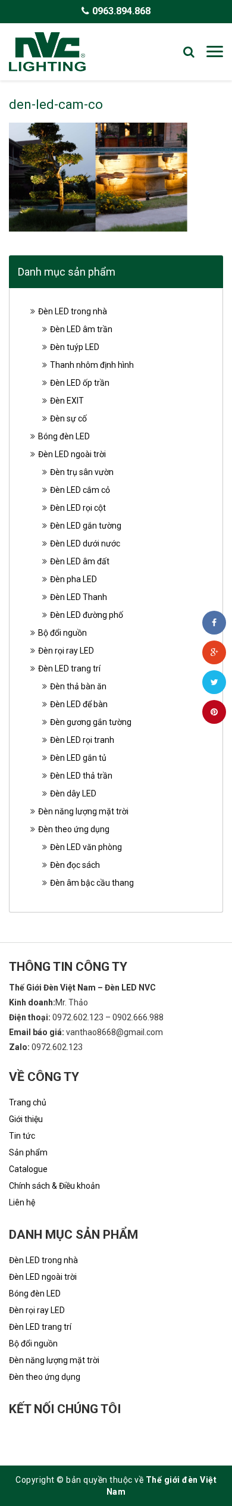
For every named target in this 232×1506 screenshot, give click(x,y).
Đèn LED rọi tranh (82, 740)
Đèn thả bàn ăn (78, 686)
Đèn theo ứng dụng (73, 829)
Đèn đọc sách (75, 865)
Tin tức (22, 1136)
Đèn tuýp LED (74, 347)
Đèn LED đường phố (86, 615)
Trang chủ (27, 1102)
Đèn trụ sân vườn (82, 472)
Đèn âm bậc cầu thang (92, 883)
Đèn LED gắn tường (85, 525)
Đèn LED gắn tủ (78, 758)
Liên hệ (22, 1202)
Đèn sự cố (68, 418)
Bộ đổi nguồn (62, 633)
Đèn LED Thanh (78, 597)
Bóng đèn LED (64, 436)
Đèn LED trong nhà (72, 311)
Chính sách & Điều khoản (54, 1186)
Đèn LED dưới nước (85, 543)
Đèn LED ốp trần (79, 383)
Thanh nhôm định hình (92, 365)
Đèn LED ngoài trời (72, 454)
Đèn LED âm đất (79, 561)
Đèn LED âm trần (81, 329)
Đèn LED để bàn (79, 704)
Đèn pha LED (73, 579)
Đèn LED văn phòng (86, 847)
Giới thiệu (26, 1119)
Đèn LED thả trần (81, 775)
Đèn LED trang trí (69, 668)
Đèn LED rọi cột (78, 508)
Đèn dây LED (73, 793)
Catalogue (28, 1169)
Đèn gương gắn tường (90, 722)
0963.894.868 (121, 11)
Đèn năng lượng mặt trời (83, 811)
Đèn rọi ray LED (66, 650)
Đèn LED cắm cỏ (80, 490)
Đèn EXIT (67, 400)
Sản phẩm (28, 1152)
